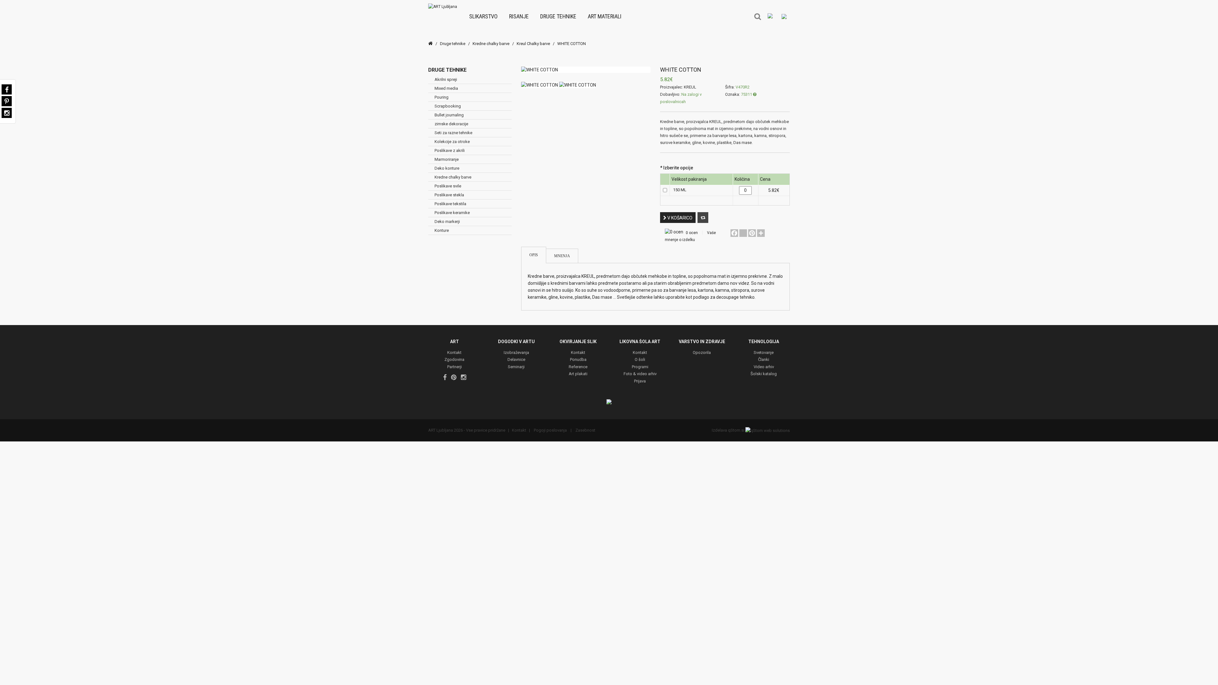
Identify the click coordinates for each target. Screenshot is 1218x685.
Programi (640, 367)
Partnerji (454, 367)
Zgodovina (454, 360)
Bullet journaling (449, 115)
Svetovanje (764, 353)
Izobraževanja (516, 353)
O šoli (640, 360)
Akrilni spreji (446, 79)
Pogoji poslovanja (550, 430)
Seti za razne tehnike (453, 132)
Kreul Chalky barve (533, 43)
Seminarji (516, 367)
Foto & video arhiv (640, 374)
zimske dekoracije (451, 123)
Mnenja (562, 256)
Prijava (640, 381)
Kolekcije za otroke (452, 141)
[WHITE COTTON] (586, 70)
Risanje (519, 16)
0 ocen (692, 233)
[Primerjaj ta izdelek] (702, 217)
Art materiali (604, 16)
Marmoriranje (447, 159)
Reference (578, 367)
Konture (442, 230)
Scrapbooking (448, 106)
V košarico (679, 217)
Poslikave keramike (452, 212)
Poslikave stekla (449, 194)
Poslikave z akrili (450, 150)
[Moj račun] (784, 16)
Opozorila (702, 353)
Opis (533, 255)
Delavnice (516, 360)
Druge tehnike (558, 16)
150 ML (679, 189)
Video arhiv (764, 367)
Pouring (442, 97)
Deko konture (447, 168)
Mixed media (446, 88)
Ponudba (578, 360)
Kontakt (454, 353)
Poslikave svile (448, 186)
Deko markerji (447, 221)
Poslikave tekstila (450, 203)
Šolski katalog (763, 374)
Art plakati (578, 374)
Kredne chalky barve (491, 43)
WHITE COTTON (571, 43)
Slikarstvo (483, 16)
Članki (763, 360)
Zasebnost (584, 430)
